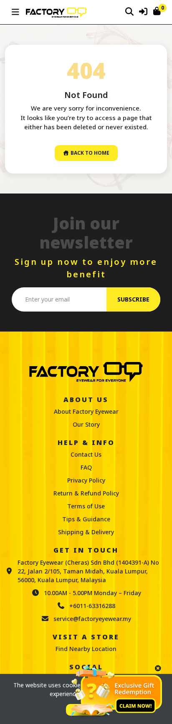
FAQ (86, 467)
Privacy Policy (86, 480)
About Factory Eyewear (86, 411)
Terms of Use (86, 506)
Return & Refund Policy (86, 493)
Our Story (86, 424)
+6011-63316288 (92, 606)
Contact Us (86, 454)
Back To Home (89, 152)
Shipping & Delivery (86, 532)
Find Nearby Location (86, 649)
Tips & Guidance (86, 519)
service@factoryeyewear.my (92, 619)
